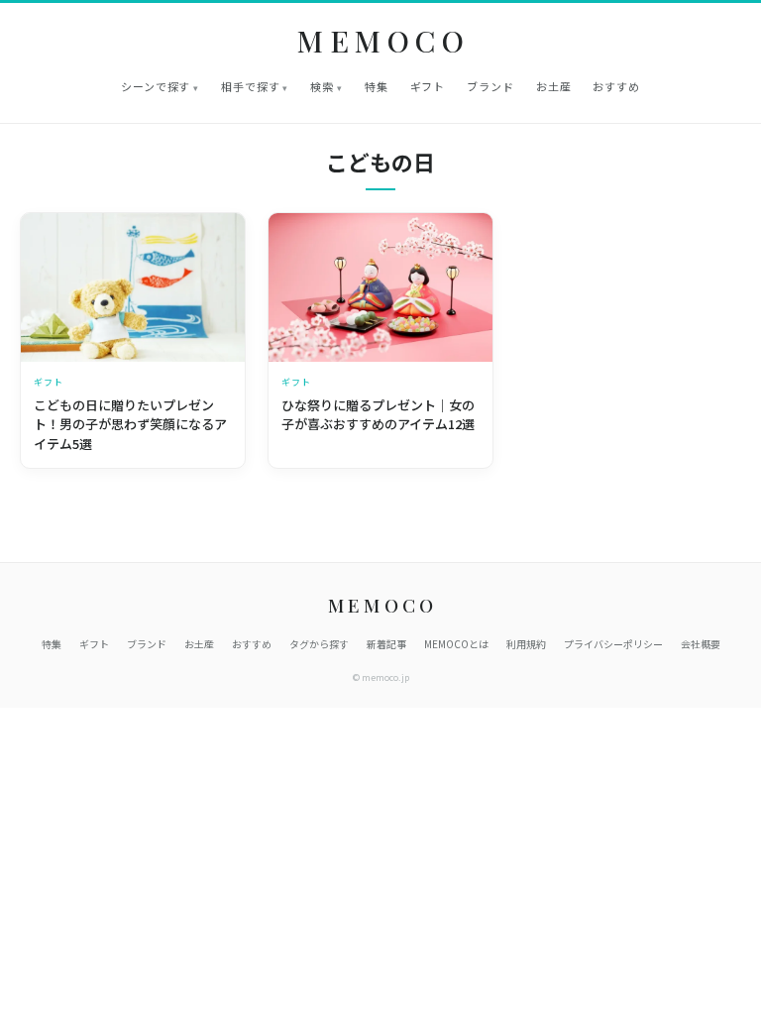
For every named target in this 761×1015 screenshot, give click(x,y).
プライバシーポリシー (613, 643)
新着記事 (386, 643)
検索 (322, 86)
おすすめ (616, 86)
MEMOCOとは (456, 643)
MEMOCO (384, 41)
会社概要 (700, 643)
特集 (376, 86)
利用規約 (526, 643)
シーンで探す (155, 86)
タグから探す (319, 643)
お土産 (554, 86)
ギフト (428, 86)
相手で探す (250, 86)
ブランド (490, 86)
